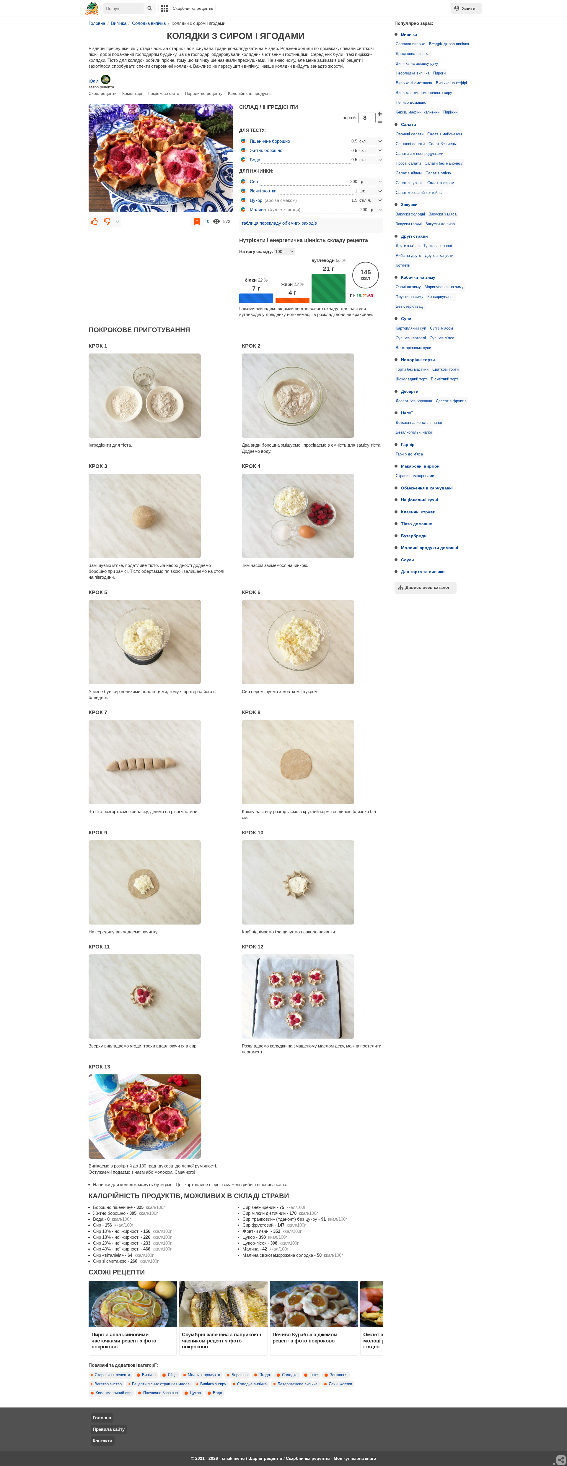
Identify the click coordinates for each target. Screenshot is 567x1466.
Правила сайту (109, 1429)
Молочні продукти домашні (429, 547)
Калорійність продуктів (249, 93)
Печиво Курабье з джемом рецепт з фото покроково (305, 1337)
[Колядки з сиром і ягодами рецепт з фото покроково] (161, 158)
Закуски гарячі (409, 224)
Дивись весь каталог (427, 587)
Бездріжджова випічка (449, 44)
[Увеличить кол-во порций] (380, 113)
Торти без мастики (412, 369)
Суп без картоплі (411, 338)
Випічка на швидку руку (417, 63)
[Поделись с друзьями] (561, 1460)
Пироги (439, 73)
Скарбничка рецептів (193, 8)
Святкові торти (445, 369)
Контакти (102, 1440)
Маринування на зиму (444, 287)
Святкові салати (410, 144)
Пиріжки (450, 112)
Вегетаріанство (108, 1384)
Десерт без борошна (414, 401)
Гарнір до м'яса (409, 454)
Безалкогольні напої (414, 432)
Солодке (289, 1375)
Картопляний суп (411, 328)
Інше (313, 1375)
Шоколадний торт (411, 379)
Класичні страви (418, 512)
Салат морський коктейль (419, 193)
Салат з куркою (409, 183)
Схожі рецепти (103, 93)
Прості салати (408, 163)
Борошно (239, 1375)
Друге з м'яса (408, 246)
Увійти (468, 8)
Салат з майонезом (444, 134)
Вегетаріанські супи (413, 348)
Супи (406, 318)
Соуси (407, 559)
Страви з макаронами (415, 476)
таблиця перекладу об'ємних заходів (279, 223)
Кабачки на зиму (418, 277)
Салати (408, 124)
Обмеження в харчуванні (427, 488)
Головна (102, 1417)
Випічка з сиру (213, 1384)
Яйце (172, 1375)
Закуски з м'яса (443, 214)
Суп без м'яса (442, 338)
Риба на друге (408, 256)
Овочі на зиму (408, 287)
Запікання (338, 1375)
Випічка (409, 34)
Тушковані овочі (437, 246)
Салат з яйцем (409, 173)
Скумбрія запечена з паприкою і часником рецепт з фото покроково (221, 1340)
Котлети (403, 265)
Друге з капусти (439, 256)
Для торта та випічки (423, 571)
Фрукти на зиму (409, 297)
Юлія (94, 81)
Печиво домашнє (411, 102)
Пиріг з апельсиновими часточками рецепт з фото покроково (124, 1340)
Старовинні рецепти (112, 1375)
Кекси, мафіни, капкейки (417, 112)
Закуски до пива (440, 224)
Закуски (409, 204)
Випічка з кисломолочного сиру (424, 93)
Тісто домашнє (416, 523)
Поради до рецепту (203, 93)
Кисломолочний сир (113, 1393)
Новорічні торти (418, 359)
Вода (217, 1393)
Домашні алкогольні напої (419, 423)
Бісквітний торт (444, 379)
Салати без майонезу (444, 163)
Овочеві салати (409, 134)
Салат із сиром (440, 183)
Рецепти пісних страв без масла (161, 1384)
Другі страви (414, 236)
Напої (407, 413)
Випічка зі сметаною (414, 83)
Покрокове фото (163, 93)
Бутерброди (414, 535)
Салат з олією (438, 173)
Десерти (409, 391)
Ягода (264, 1375)
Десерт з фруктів (451, 401)
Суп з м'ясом (441, 328)
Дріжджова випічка (412, 54)
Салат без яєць (442, 144)
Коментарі (132, 93)
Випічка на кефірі (451, 83)
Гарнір (408, 444)
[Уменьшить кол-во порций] (380, 121)
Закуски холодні (410, 214)
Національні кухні (419, 499)
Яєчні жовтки (340, 1384)
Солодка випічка (410, 44)
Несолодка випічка (412, 73)
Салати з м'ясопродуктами (419, 154)
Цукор (195, 1393)
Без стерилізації (410, 306)
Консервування (440, 297)
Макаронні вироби (420, 466)
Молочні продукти (204, 1375)
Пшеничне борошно (160, 1393)
